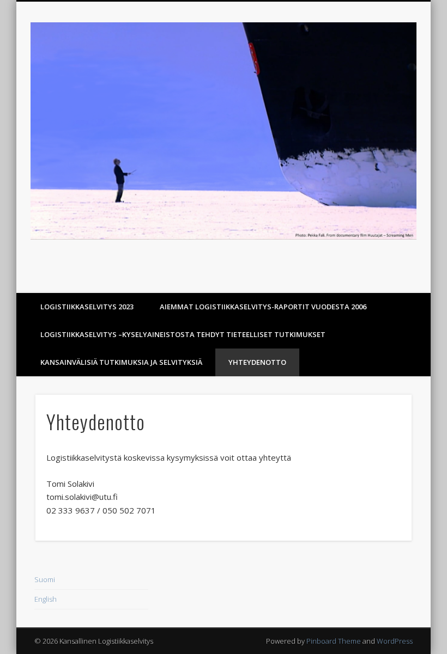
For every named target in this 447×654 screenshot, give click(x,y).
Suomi (44, 579)
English (45, 599)
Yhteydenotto (257, 362)
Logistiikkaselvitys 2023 (87, 306)
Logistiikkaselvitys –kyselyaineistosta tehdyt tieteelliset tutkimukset (182, 334)
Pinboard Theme (333, 641)
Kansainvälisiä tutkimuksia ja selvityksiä (121, 362)
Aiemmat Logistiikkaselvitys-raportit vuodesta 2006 (263, 306)
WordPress (395, 641)
